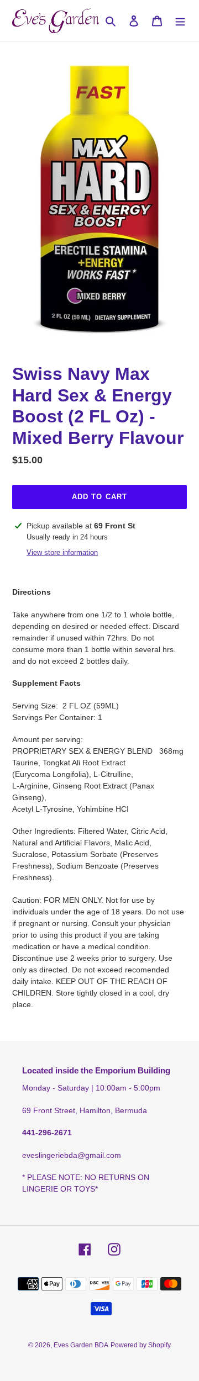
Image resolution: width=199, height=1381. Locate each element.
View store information (62, 552)
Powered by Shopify (141, 1345)
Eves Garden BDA (81, 1345)
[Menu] (180, 21)
